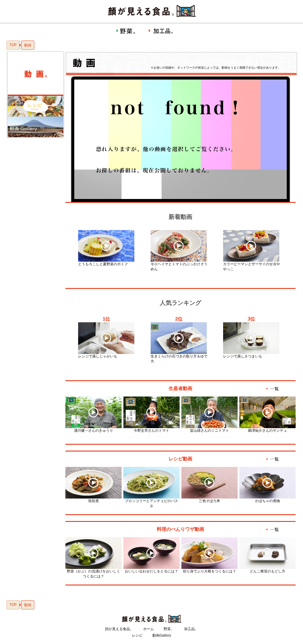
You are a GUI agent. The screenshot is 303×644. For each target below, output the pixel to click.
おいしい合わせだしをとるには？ (151, 571)
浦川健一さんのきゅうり (93, 430)
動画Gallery (161, 635)
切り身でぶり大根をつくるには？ (209, 571)
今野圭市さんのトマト (151, 430)
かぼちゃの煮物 (267, 501)
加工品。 (191, 629)
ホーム (148, 629)
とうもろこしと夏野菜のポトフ (103, 264)
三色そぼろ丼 (209, 501)
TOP (13, 45)
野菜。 (169, 629)
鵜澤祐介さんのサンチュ (267, 430)
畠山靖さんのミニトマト (209, 430)
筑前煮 (93, 501)
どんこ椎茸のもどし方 (267, 571)
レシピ (137, 635)
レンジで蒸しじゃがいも (97, 356)
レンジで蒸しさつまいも (242, 356)
